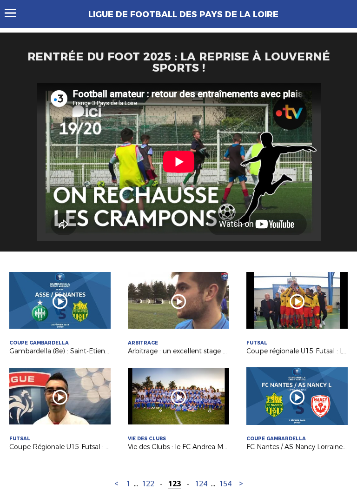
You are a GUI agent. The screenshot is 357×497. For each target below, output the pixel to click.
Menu (15, 13)
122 (148, 483)
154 (225, 483)
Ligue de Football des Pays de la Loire (183, 14)
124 (201, 483)
